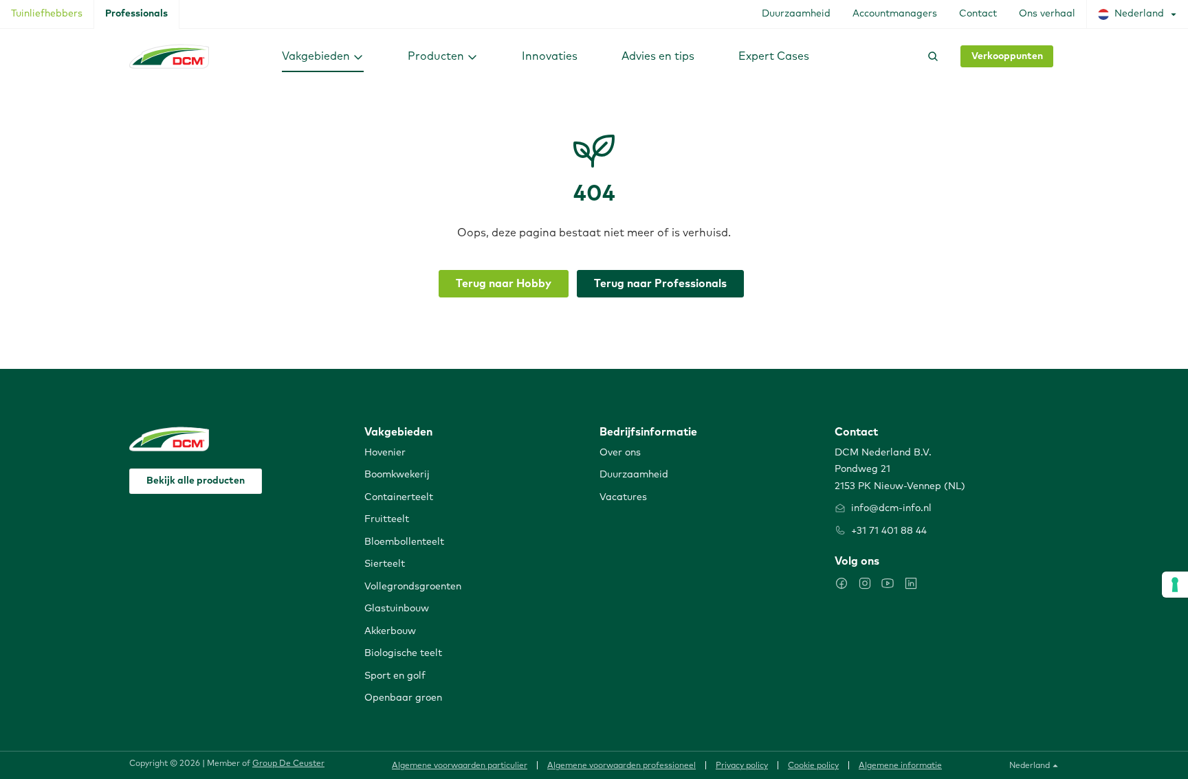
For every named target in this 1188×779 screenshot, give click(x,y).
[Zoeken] (930, 56)
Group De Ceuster (288, 764)
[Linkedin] (911, 583)
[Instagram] (864, 583)
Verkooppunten (1007, 56)
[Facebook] (841, 583)
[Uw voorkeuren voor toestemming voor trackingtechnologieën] (1175, 585)
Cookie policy (813, 766)
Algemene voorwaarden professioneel (621, 766)
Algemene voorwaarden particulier (459, 766)
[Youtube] (887, 583)
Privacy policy (742, 766)
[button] (322, 56)
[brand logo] (169, 56)
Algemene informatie (900, 766)
